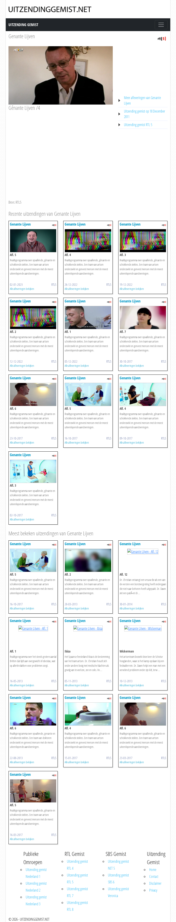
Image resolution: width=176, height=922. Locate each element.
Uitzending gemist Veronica (118, 892)
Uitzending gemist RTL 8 (77, 906)
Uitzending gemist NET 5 (118, 865)
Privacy (153, 890)
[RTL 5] (162, 38)
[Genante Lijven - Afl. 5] (33, 240)
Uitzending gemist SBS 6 (118, 878)
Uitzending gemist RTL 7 (77, 892)
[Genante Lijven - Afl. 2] (33, 317)
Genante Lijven (21, 36)
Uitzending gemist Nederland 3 (36, 900)
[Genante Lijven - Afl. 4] (88, 240)
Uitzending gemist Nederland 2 (36, 887)
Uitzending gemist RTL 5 (138, 124)
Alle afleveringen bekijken (22, 289)
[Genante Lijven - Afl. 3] (143, 240)
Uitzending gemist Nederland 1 (36, 873)
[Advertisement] (60, 145)
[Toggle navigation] (161, 24)
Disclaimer (155, 883)
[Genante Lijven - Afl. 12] (142, 551)
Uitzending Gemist (23, 24)
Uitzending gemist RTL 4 (77, 865)
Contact (153, 876)
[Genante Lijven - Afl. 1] (88, 317)
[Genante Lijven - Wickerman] (143, 628)
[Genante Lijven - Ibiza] (88, 628)
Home (152, 869)
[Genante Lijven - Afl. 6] (33, 393)
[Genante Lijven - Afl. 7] (143, 317)
